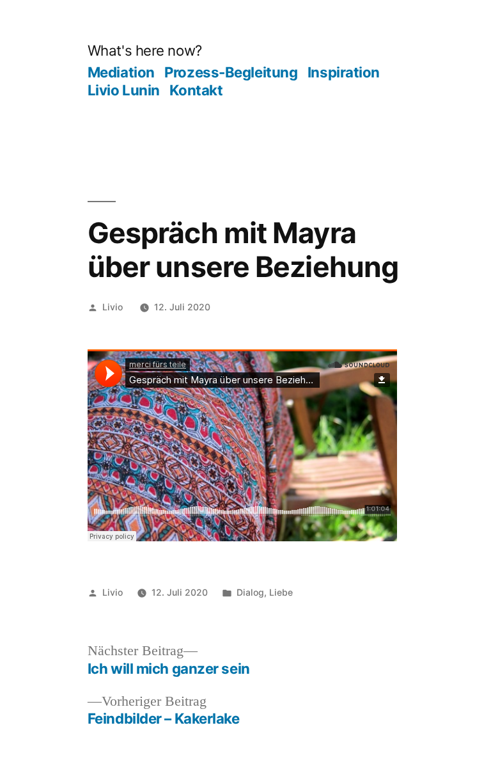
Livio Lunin (124, 90)
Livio (112, 306)
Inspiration (344, 72)
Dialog (250, 592)
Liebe (281, 592)
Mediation (121, 72)
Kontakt (195, 90)
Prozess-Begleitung (230, 72)
